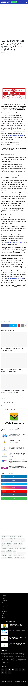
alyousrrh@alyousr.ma (14, 242)
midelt (10, 555)
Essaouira (4, 557)
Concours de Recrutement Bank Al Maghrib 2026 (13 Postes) (13, 391)
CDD (15, 552)
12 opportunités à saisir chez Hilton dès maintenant (13, 349)
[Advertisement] (14, 20)
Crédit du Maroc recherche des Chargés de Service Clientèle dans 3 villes (18, 461)
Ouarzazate (9, 550)
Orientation (22, 548)
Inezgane (10, 557)
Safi (14, 550)
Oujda (19, 545)
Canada (15, 543)
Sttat (24, 552)
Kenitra (20, 543)
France (16, 548)
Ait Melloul (4, 548)
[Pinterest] (19, 325)
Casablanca (4, 538)
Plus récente (4, 398)
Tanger (17, 541)
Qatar (3, 550)
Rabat (10, 538)
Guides (19, 552)
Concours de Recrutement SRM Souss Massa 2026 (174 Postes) (17, 447)
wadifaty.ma (20, 679)
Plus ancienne (23, 398)
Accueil (2, 38)
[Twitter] (13, 325)
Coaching (4, 545)
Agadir (23, 541)
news (15, 555)
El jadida (11, 548)
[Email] (22, 325)
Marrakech (4, 541)
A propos (9, 681)
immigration (11, 541)
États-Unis (20, 555)
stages (3, 543)
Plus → (7, 662)
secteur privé (8, 38)
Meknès (14, 545)
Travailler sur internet (6, 552)
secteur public (13, 536)
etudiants (9, 543)
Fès (9, 545)
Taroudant (4, 555)
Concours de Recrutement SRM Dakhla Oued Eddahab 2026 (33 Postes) (17, 455)
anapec (20, 536)
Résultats (17, 557)
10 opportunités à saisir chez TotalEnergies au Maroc (11, 370)
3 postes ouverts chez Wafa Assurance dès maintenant (11, 430)
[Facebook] (5, 325)
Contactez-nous (14, 683)
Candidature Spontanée (19, 538)
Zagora (22, 557)
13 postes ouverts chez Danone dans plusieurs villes (17, 435)
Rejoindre (13, 2)
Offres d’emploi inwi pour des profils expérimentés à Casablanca (17, 467)
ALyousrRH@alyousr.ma (16, 135)
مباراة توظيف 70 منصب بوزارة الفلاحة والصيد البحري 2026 (17, 441)
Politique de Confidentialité (19, 681)
